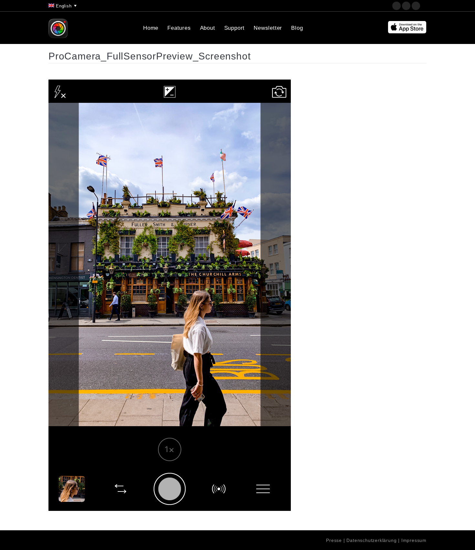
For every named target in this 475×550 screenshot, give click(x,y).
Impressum (414, 540)
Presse (334, 540)
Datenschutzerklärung (371, 540)
